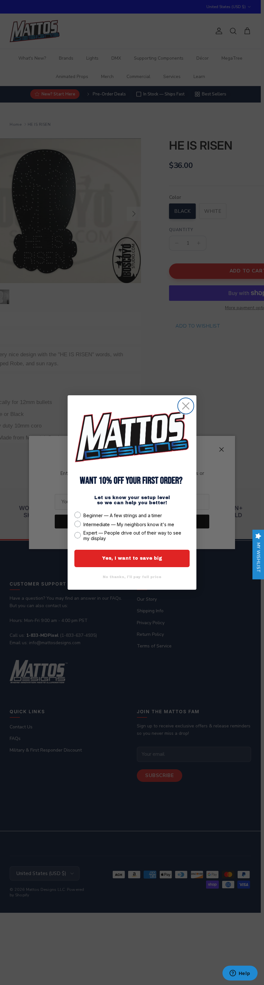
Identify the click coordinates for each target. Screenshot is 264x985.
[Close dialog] (186, 406)
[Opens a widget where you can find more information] (240, 974)
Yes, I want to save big (132, 558)
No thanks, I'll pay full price (132, 577)
